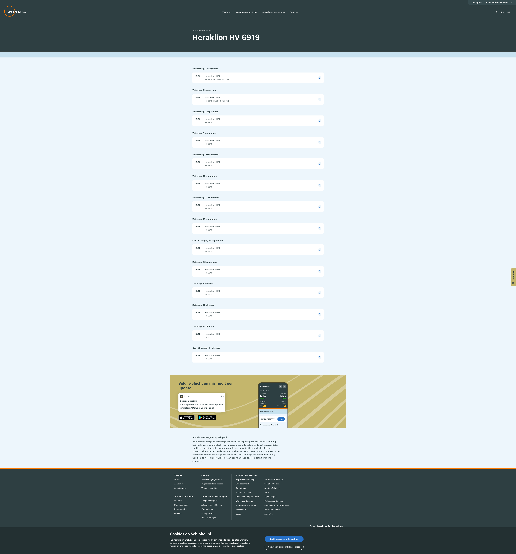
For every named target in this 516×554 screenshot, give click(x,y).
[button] (513, 277)
